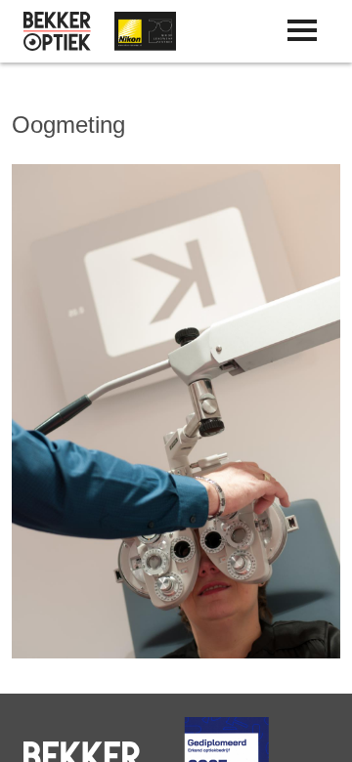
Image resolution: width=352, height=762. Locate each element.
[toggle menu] (302, 30)
